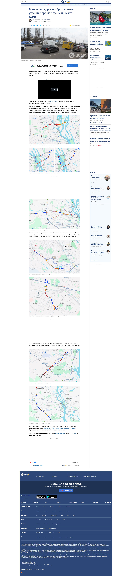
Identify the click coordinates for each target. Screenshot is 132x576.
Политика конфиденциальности (89, 474)
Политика (35, 502)
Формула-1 (68, 511)
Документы (54, 476)
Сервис (64, 519)
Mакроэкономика (52, 528)
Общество (95, 502)
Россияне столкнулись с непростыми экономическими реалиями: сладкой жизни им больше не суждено (98, 198)
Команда (54, 474)
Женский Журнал (69, 536)
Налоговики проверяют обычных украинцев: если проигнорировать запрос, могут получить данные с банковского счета (100, 140)
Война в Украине (55, 4)
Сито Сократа (94, 201)
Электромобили (48, 519)
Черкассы (68, 506)
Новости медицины (40, 532)
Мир (46, 502)
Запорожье (52, 506)
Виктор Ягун (93, 192)
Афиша (37, 536)
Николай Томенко (94, 255)
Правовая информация (72, 474)
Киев (37, 506)
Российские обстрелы (83, 4)
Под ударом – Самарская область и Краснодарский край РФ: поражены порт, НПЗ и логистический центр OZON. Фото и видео (100, 116)
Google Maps (54, 101)
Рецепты (38, 524)
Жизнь (58, 502)
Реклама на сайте (40, 476)
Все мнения (94, 260)
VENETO (74, 4)
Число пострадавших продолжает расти (99, 132)
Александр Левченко (95, 246)
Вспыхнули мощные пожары (96, 120)
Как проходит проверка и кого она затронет (100, 143)
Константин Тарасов (95, 180)
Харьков (44, 506)
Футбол (37, 511)
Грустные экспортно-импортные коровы (96, 236)
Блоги (82, 502)
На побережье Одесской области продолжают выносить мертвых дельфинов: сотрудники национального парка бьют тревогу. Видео (97, 57)
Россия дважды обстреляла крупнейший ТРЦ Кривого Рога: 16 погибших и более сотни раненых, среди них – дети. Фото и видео (100, 128)
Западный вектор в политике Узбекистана (97, 243)
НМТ (74, 515)
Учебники (44, 515)
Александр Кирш (94, 231)
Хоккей (53, 511)
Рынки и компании (40, 528)
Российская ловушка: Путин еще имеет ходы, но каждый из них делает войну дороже (98, 188)
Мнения (92, 172)
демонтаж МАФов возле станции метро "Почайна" (59, 428)
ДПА (62, 515)
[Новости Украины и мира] (64, 465)
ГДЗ (37, 515)
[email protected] (37, 565)
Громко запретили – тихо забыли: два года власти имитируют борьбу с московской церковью (98, 252)
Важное (92, 8)
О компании (39, 474)
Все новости (108, 502)
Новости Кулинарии (56, 524)
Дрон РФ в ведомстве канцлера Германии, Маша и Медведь (97, 227)
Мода (60, 536)
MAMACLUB (51, 532)
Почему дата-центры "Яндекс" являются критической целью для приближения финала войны (97, 177)
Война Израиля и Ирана (66, 4)
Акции (57, 519)
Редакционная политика (38, 465)
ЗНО (68, 515)
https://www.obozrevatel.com (66, 543)
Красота (53, 536)
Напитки (46, 524)
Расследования (73, 502)
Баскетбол (46, 511)
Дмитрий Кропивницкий (38, 19)
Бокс (60, 511)
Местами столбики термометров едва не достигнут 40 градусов (95, 48)
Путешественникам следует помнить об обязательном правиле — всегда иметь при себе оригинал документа (100, 34)
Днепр (60, 506)
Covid (59, 532)
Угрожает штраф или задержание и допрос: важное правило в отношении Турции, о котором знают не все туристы (100, 28)
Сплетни (45, 536)
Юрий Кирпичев (94, 238)
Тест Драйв (38, 519)
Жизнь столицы (47, 19)
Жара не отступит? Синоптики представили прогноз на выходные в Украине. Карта (97, 43)
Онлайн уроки (54, 515)
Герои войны (47, 4)
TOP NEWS (93, 96)
